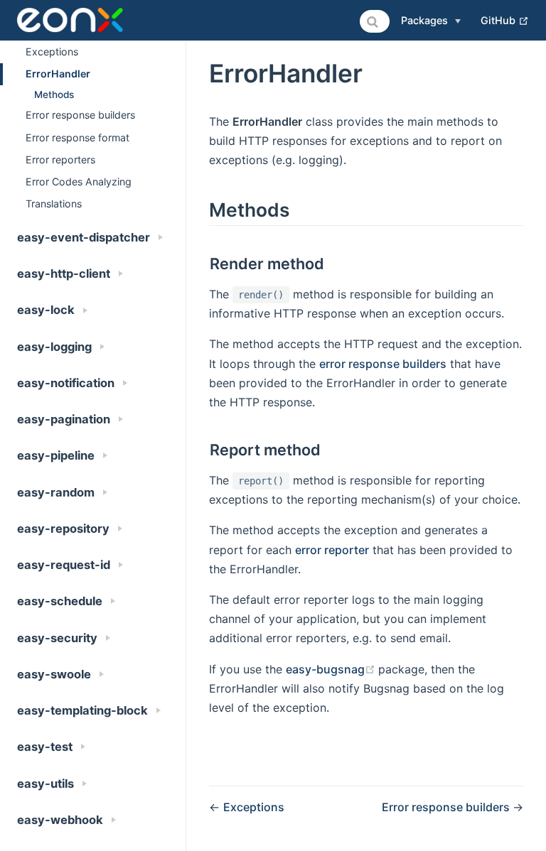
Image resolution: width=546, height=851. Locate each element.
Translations (54, 203)
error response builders (382, 364)
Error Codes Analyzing (79, 181)
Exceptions (52, 51)
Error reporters (60, 159)
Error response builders (80, 115)
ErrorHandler (58, 73)
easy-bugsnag (332, 669)
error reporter (332, 550)
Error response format (77, 137)
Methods (54, 94)
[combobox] (375, 21)
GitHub (505, 19)
